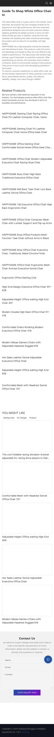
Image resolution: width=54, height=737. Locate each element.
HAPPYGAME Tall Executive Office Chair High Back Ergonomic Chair (27, 206)
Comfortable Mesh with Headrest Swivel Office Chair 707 (24, 387)
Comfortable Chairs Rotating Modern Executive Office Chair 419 (22, 329)
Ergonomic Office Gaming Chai (19, 277)
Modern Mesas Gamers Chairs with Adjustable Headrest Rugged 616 (21, 344)
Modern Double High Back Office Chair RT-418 (26, 314)
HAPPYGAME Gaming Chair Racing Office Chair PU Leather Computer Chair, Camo (25, 115)
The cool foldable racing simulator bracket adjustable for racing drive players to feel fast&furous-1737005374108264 (25, 456)
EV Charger (22, 418)
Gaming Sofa (8, 418)
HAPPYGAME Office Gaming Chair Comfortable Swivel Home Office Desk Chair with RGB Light (26, 146)
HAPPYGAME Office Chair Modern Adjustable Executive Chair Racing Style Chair (27, 161)
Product (32, 418)
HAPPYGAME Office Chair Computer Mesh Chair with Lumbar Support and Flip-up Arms (27, 221)
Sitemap (25, 732)
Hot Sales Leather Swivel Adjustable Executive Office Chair (22, 359)
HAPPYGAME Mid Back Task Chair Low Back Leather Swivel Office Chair (26, 191)
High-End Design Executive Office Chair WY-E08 (27, 288)
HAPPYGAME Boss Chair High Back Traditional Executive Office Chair (21, 176)
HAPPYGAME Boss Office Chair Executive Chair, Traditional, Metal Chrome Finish (25, 252)
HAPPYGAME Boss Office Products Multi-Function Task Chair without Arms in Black (25, 236)
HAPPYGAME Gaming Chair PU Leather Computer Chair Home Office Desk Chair (24, 130)
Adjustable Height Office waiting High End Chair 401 (25, 301)
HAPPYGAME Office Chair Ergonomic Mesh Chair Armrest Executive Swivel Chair (26, 267)
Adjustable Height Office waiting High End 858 (25, 372)
